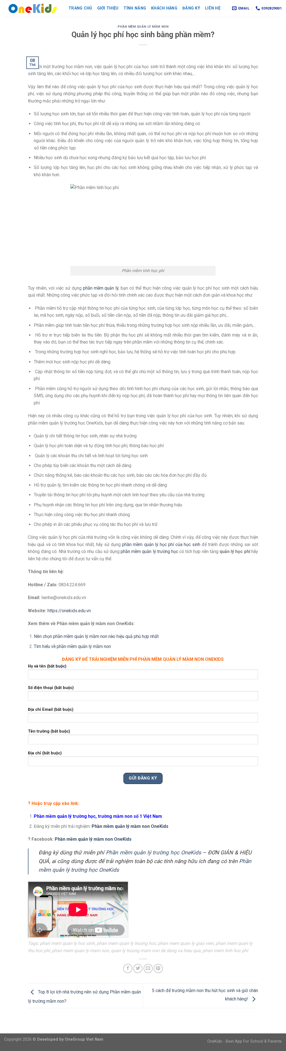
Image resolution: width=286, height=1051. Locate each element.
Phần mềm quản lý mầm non (143, 26)
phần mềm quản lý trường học (149, 551)
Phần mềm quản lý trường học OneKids (153, 852)
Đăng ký (191, 8)
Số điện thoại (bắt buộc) (51, 687)
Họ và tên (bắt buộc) (47, 666)
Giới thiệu (108, 8)
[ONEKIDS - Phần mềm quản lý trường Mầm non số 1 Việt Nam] (32, 8)
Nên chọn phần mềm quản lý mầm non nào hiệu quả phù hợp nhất (96, 636)
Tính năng (134, 8)
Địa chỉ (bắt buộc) (45, 753)
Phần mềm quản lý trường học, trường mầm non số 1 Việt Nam (98, 816)
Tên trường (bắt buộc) (49, 731)
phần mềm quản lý (101, 288)
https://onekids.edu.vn (69, 610)
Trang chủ (80, 8)
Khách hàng (164, 8)
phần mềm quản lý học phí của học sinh (161, 544)
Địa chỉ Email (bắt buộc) (50, 709)
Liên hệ (212, 8)
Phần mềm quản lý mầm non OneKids (130, 826)
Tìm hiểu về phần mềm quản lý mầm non (72, 646)
